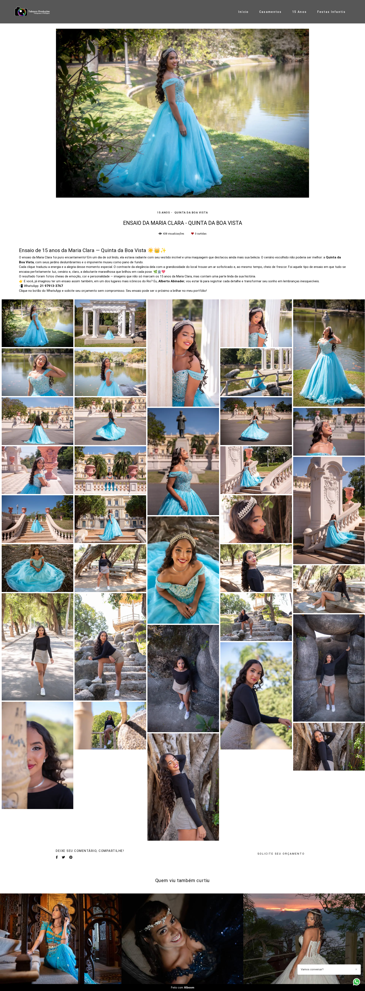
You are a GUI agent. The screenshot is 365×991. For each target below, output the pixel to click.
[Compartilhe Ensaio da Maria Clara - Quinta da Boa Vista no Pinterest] (70, 857)
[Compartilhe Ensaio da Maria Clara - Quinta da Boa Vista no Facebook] (57, 857)
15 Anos (299, 12)
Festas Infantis (331, 12)
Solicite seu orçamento (281, 853)
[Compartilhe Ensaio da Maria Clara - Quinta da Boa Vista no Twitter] (63, 857)
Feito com (182, 987)
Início (243, 12)
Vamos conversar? (312, 969)
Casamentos (270, 12)
